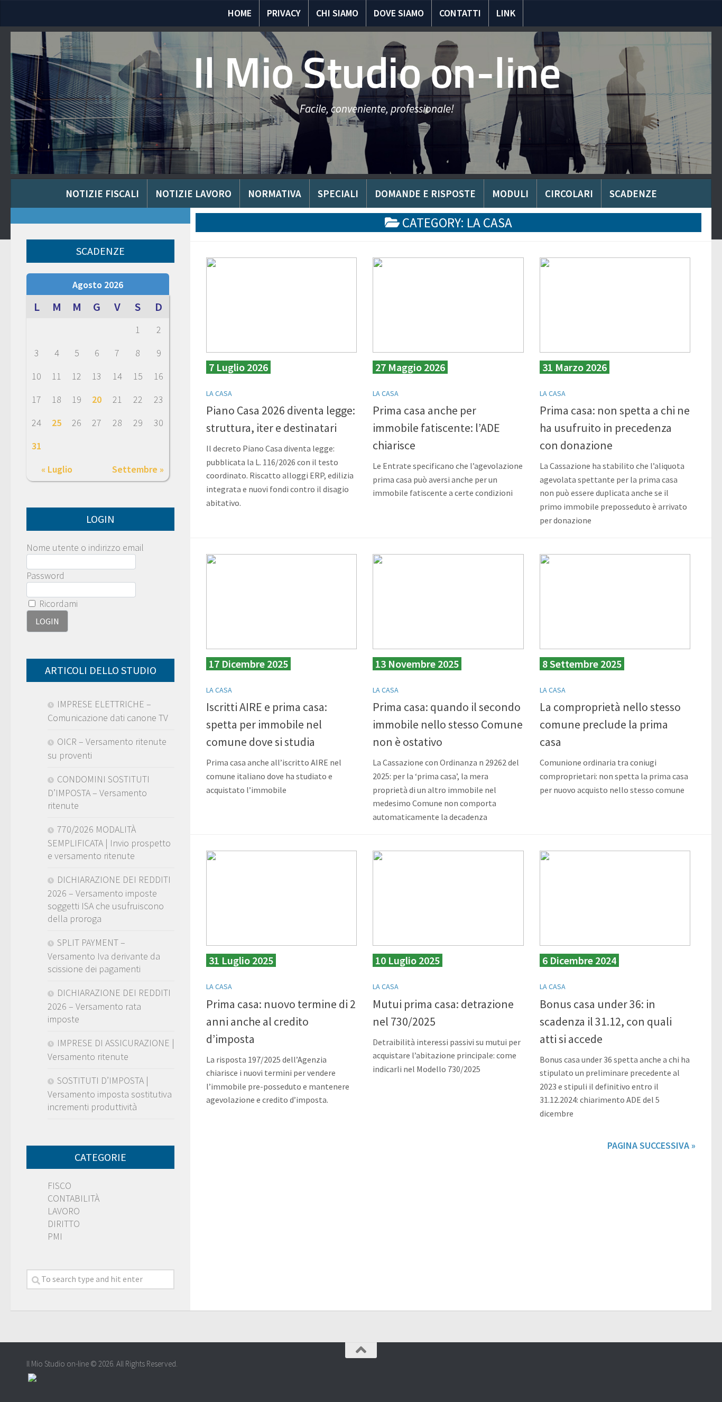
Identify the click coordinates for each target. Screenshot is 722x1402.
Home (240, 13)
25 (56, 423)
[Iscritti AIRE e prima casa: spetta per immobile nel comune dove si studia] (281, 601)
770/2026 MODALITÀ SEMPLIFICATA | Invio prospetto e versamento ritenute (109, 842)
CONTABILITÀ (73, 1198)
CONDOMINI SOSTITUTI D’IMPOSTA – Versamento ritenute (99, 792)
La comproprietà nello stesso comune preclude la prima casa (610, 724)
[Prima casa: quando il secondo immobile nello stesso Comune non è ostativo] (448, 601)
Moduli (510, 193)
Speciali (338, 193)
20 (96, 399)
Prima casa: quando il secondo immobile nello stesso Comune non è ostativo (448, 724)
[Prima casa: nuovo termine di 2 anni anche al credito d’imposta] (281, 898)
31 (36, 446)
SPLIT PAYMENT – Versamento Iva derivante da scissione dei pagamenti (104, 955)
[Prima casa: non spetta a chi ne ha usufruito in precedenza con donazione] (615, 305)
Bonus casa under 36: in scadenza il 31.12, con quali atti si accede (606, 1021)
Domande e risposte (425, 193)
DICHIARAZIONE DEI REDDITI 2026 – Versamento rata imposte (109, 1005)
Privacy (284, 13)
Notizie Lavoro (193, 193)
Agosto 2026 (97, 285)
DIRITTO (64, 1223)
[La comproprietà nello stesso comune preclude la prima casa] (615, 601)
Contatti (460, 13)
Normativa (274, 193)
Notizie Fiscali (102, 193)
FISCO (59, 1185)
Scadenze (633, 193)
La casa (219, 393)
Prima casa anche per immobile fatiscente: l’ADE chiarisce (436, 428)
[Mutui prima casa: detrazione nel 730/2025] (448, 898)
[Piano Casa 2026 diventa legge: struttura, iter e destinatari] (281, 305)
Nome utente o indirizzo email (85, 547)
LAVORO (64, 1211)
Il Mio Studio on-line (377, 73)
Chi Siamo (337, 13)
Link (505, 13)
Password (45, 575)
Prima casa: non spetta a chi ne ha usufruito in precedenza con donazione (615, 428)
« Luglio (56, 469)
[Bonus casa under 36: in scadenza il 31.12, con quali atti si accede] (615, 898)
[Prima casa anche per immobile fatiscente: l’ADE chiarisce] (448, 305)
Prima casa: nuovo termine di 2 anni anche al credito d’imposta (281, 1021)
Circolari (569, 193)
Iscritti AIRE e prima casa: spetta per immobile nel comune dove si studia (266, 724)
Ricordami (57, 603)
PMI (55, 1236)
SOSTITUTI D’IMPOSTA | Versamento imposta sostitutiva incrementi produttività (110, 1093)
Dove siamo (399, 13)
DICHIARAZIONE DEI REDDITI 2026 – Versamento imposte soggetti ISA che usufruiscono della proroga (109, 899)
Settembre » (138, 469)
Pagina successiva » (651, 1145)
